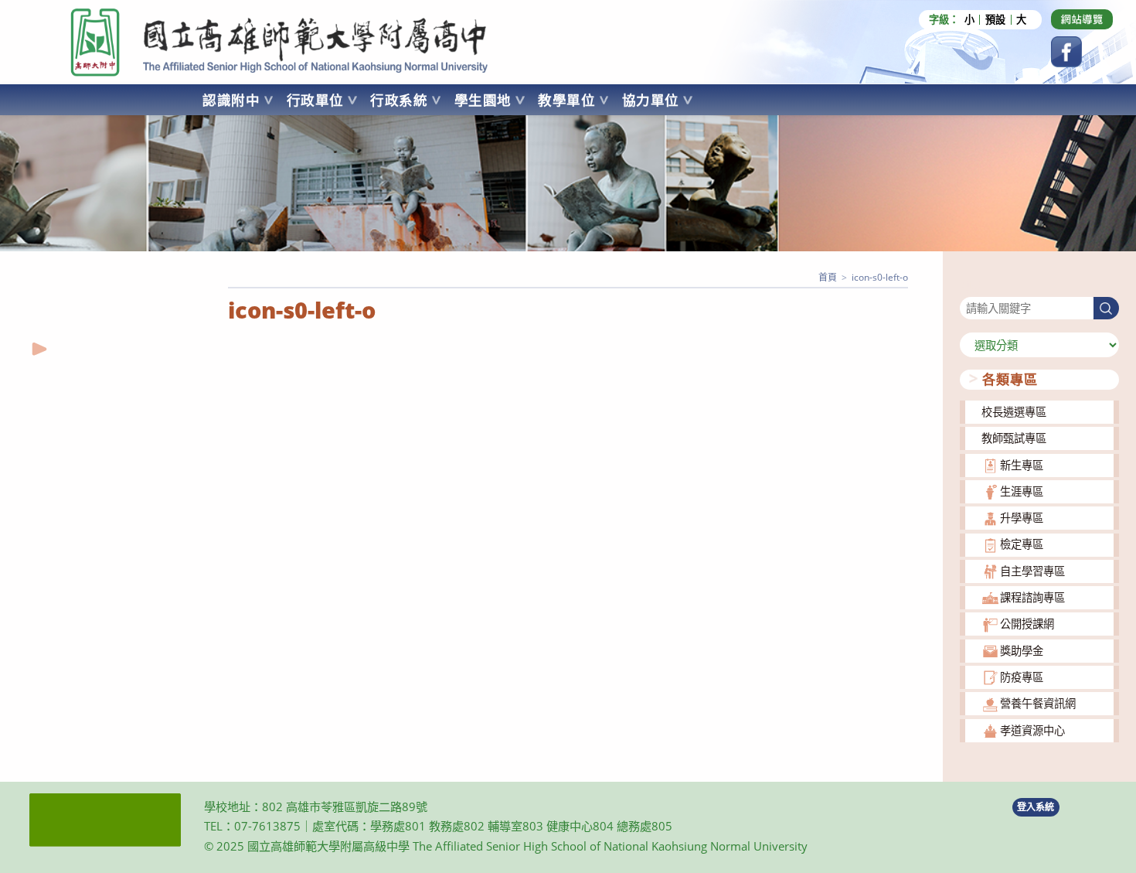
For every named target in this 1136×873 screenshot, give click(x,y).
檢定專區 (1021, 544)
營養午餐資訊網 (1038, 703)
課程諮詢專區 (1032, 597)
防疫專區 (1021, 677)
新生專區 (1021, 465)
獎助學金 (1021, 650)
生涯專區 (1021, 491)
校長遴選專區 (1013, 411)
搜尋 (970, 287)
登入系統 (1035, 806)
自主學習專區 (1032, 571)
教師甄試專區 (1013, 438)
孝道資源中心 (1032, 730)
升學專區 (1021, 517)
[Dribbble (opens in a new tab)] (1082, 19)
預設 (995, 20)
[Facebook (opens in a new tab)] (1066, 51)
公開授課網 (1027, 623)
